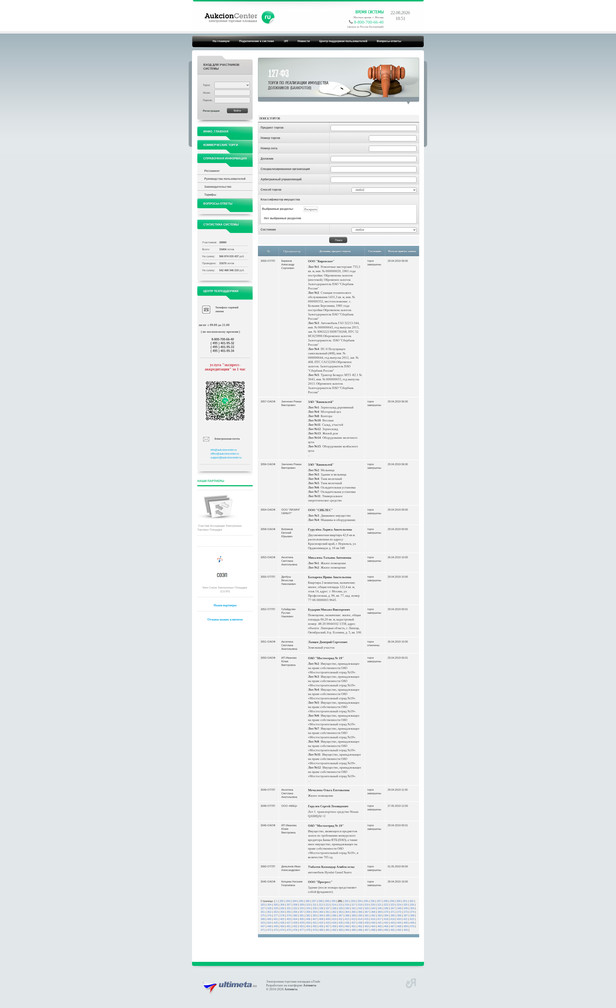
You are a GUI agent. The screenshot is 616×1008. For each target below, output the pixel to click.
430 (308, 922)
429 (302, 922)
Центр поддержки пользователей (343, 41)
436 (347, 922)
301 (405, 901)
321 (379, 904)
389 (354, 915)
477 (302, 929)
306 (282, 904)
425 (276, 922)
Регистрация (211, 110)
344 (373, 908)
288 (320, 901)
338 (334, 908)
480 (321, 929)
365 (354, 911)
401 (276, 919)
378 (282, 915)
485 (354, 929)
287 (314, 901)
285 (301, 901)
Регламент (212, 171)
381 (302, 915)
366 (360, 911)
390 (360, 915)
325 (405, 904)
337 (328, 908)
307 (289, 904)
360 (321, 911)
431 (315, 922)
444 (399, 922)
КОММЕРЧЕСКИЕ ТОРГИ (220, 145)
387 (341, 915)
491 (393, 929)
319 (366, 904)
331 (289, 908)
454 (308, 926)
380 (295, 915)
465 (380, 926)
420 (399, 919)
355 (289, 911)
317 (353, 904)
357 (302, 911)
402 (282, 919)
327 (263, 908)
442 (386, 922)
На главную (221, 41)
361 (328, 911)
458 (334, 926)
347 (393, 908)
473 (276, 929)
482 (334, 929)
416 (373, 919)
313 (327, 904)
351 (263, 911)
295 (366, 901)
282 (281, 901)
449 (276, 926)
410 (334, 919)
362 (334, 911)
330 (282, 908)
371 (393, 911)
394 (386, 915)
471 (263, 929)
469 (406, 926)
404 (295, 919)
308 (295, 904)
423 (263, 922)
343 (367, 908)
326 (412, 904)
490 (386, 929)
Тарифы (210, 194)
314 (334, 904)
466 (386, 926)
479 (315, 929)
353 (276, 911)
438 (360, 922)
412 (347, 919)
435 (341, 922)
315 (340, 904)
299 (392, 901)
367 (367, 911)
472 (269, 929)
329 (276, 908)
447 (263, 926)
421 (405, 919)
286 (307, 901)
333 (302, 908)
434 (334, 922)
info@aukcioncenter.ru (224, 449)
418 (386, 919)
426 (282, 922)
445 (406, 922)
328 (269, 908)
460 (347, 926)
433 (328, 922)
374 (412, 911)
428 (295, 922)
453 (302, 926)
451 (289, 926)
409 (328, 919)
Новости (304, 41)
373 (406, 911)
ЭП (286, 41)
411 (341, 919)
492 (399, 929)
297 (379, 901)
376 (269, 915)
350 (412, 908)
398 (412, 915)
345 (380, 908)
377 (276, 915)
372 (399, 911)
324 (399, 904)
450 (282, 926)
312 (321, 904)
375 (263, 915)
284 (294, 901)
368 (373, 911)
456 (321, 926)
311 (315, 904)
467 (393, 926)
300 (398, 901)
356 (295, 911)
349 (406, 908)
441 (380, 922)
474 (282, 929)
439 (367, 922)
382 (308, 915)
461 (354, 926)
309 (302, 904)
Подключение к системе (256, 41)
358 (308, 911)
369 (380, 911)
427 (289, 922)
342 (360, 908)
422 (412, 919)
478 (308, 929)
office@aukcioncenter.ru (225, 453)
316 (347, 904)
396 (399, 915)
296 (372, 901)
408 (321, 919)
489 (380, 929)
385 (328, 915)
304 (269, 904)
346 (386, 908)
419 (392, 919)
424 (269, 922)
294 (359, 901)
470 (412, 926)
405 (302, 919)
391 (367, 915)
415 (366, 919)
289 (327, 901)
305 (276, 904)
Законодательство (217, 186)
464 (373, 926)
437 (354, 922)
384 (321, 915)
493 (406, 929)
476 (295, 929)
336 (321, 908)
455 (315, 926)
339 (341, 908)
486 (360, 929)
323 (392, 904)
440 (373, 922)
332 (295, 908)
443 (393, 922)
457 (328, 926)
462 (360, 926)
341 (354, 908)
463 (367, 926)
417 (379, 919)
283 (288, 901)
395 (393, 915)
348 (399, 908)
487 (367, 929)
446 (412, 922)
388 (347, 915)
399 (263, 919)
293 (353, 901)
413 (353, 919)
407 (315, 919)
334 (308, 908)
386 (334, 915)
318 (360, 904)
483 (341, 929)
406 (308, 919)
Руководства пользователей (224, 179)
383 (315, 915)
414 (360, 919)
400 (269, 919)
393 (380, 915)
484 (347, 929)
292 (346, 901)
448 (269, 926)
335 (315, 908)
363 (341, 911)
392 (373, 915)
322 (386, 904)
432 (321, 922)
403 (289, 919)
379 (289, 915)
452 (295, 926)
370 (386, 911)
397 (406, 915)
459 (341, 926)
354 (282, 911)
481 (328, 929)
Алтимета (309, 985)
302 (411, 901)
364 (347, 911)
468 (399, 926)
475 (289, 929)
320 (373, 904)
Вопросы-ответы (389, 41)
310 (308, 904)
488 (373, 929)
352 (269, 911)
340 (347, 908)
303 (263, 904)
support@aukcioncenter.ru (226, 457)
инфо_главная (215, 131)
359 (315, 911)
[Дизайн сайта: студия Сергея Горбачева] (411, 982)
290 (333, 901)
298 (385, 901)
